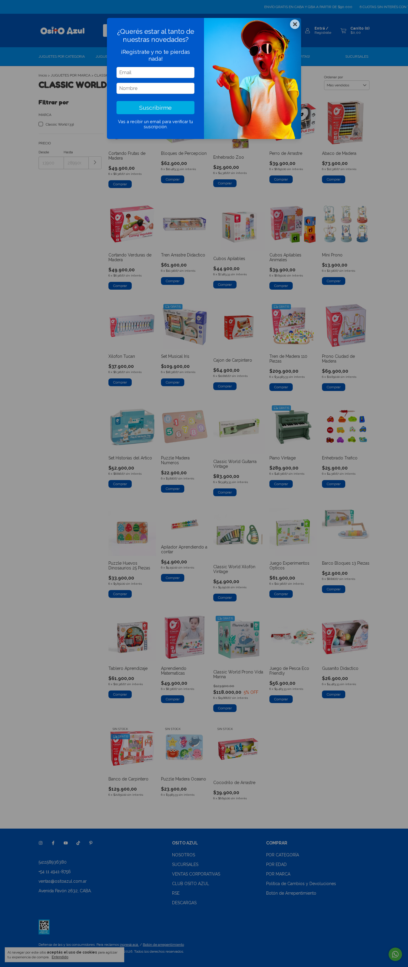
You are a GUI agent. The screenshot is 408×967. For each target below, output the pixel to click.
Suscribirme (155, 107)
